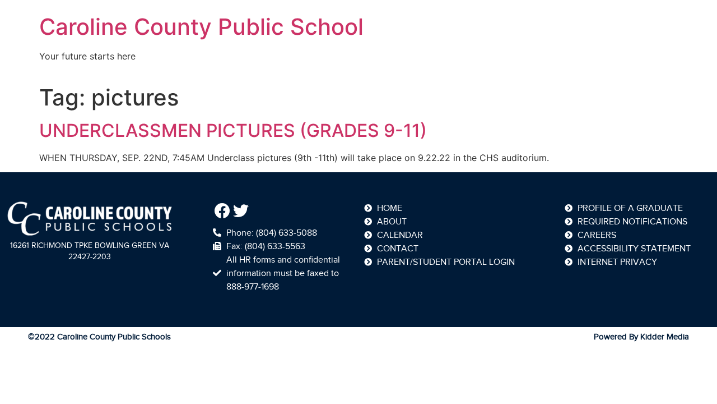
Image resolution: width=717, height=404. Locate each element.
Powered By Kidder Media (641, 336)
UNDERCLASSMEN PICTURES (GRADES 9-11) (233, 130)
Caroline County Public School (201, 26)
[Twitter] (241, 211)
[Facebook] (222, 211)
